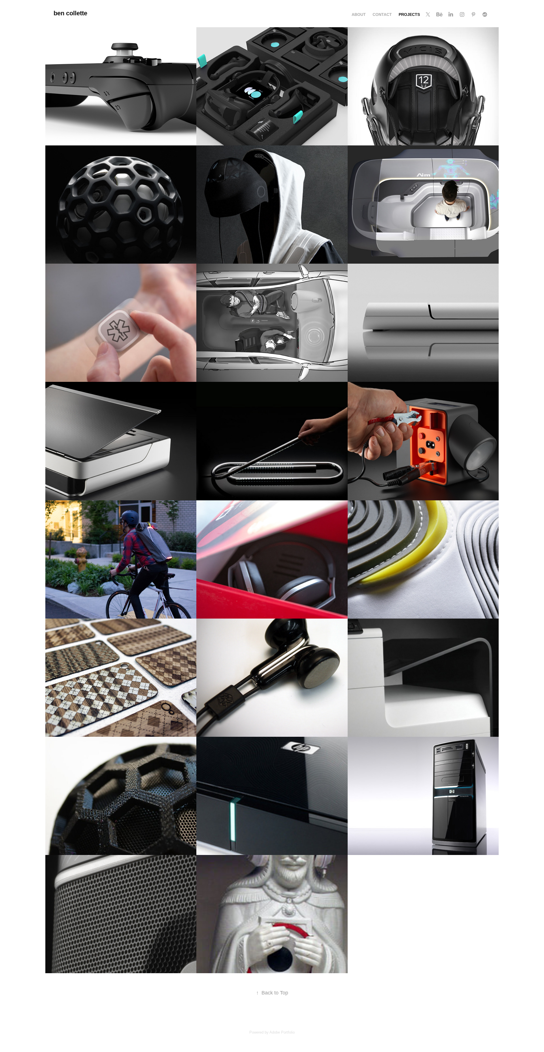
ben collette (70, 13)
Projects (409, 14)
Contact (382, 14)
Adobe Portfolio (282, 1032)
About (359, 14)
